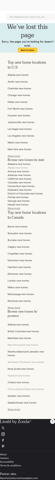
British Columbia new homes (23, 331)
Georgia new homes (19, 200)
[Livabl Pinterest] (27, 446)
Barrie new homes (18, 226)
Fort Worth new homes (20, 108)
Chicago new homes (19, 95)
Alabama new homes (19, 164)
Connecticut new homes (21, 186)
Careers (4, 458)
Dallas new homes (18, 101)
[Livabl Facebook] (27, 440)
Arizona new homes (18, 171)
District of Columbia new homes (25, 193)
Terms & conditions (10, 465)
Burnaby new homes (19, 240)
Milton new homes (18, 287)
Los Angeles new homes (21, 135)
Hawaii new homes (18, 204)
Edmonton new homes (20, 260)
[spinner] (52, 421)
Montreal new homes (19, 300)
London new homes (18, 280)
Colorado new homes (19, 182)
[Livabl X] (27, 428)
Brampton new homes (20, 233)
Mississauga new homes (21, 294)
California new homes (19, 178)
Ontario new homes (18, 382)
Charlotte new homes (19, 88)
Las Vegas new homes (20, 129)
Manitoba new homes (19, 338)
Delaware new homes (19, 189)
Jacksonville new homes (21, 122)
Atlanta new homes (18, 74)
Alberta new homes (18, 324)
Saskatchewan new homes (22, 402)
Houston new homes (19, 115)
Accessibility (7, 461)
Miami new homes (18, 142)
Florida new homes (18, 197)
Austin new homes (18, 81)
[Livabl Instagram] (27, 434)
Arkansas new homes (19, 175)
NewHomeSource (10, 478)
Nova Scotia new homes (21, 368)
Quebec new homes (19, 395)
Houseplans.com (29, 478)
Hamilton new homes (19, 267)
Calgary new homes (18, 246)
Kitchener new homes (20, 273)
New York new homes (19, 149)
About (3, 454)
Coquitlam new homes (20, 253)
